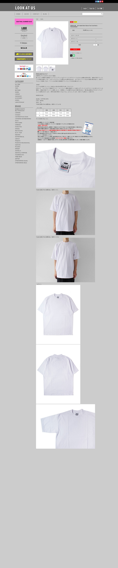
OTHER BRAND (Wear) (21, 162)
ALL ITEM (17, 84)
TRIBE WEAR (18, 156)
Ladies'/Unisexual (19, 102)
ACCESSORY (18, 98)
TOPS (41, 19)
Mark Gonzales (19, 130)
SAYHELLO (18, 150)
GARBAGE (18, 124)
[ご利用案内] (26, 14)
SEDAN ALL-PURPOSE (21, 152)
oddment (17, 138)
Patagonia (17, 140)
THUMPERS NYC (19, 154)
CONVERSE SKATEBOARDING (23, 118)
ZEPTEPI (17, 158)
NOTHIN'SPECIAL (19, 136)
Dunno (17, 120)
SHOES (17, 92)
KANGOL (17, 128)
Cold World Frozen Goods (21, 116)
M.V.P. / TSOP (18, 132)
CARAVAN (17, 112)
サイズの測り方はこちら (42, 118)
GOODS (17, 100)
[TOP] (18, 14)
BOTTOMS (17, 90)
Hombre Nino (18, 126)
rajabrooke (18, 144)
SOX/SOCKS (18, 96)
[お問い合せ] (36, 14)
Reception (17, 146)
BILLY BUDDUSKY (20, 110)
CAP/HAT (17, 94)
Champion (17, 114)
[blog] (45, 14)
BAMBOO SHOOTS (20, 109)
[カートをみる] (99, 9)
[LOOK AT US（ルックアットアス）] (25, 9)
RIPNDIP (17, 148)
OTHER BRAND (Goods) (21, 160)
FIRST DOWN (18, 122)
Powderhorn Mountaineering (22, 142)
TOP (37, 19)
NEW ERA (17, 134)
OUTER (17, 86)
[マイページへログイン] (85, 9)
